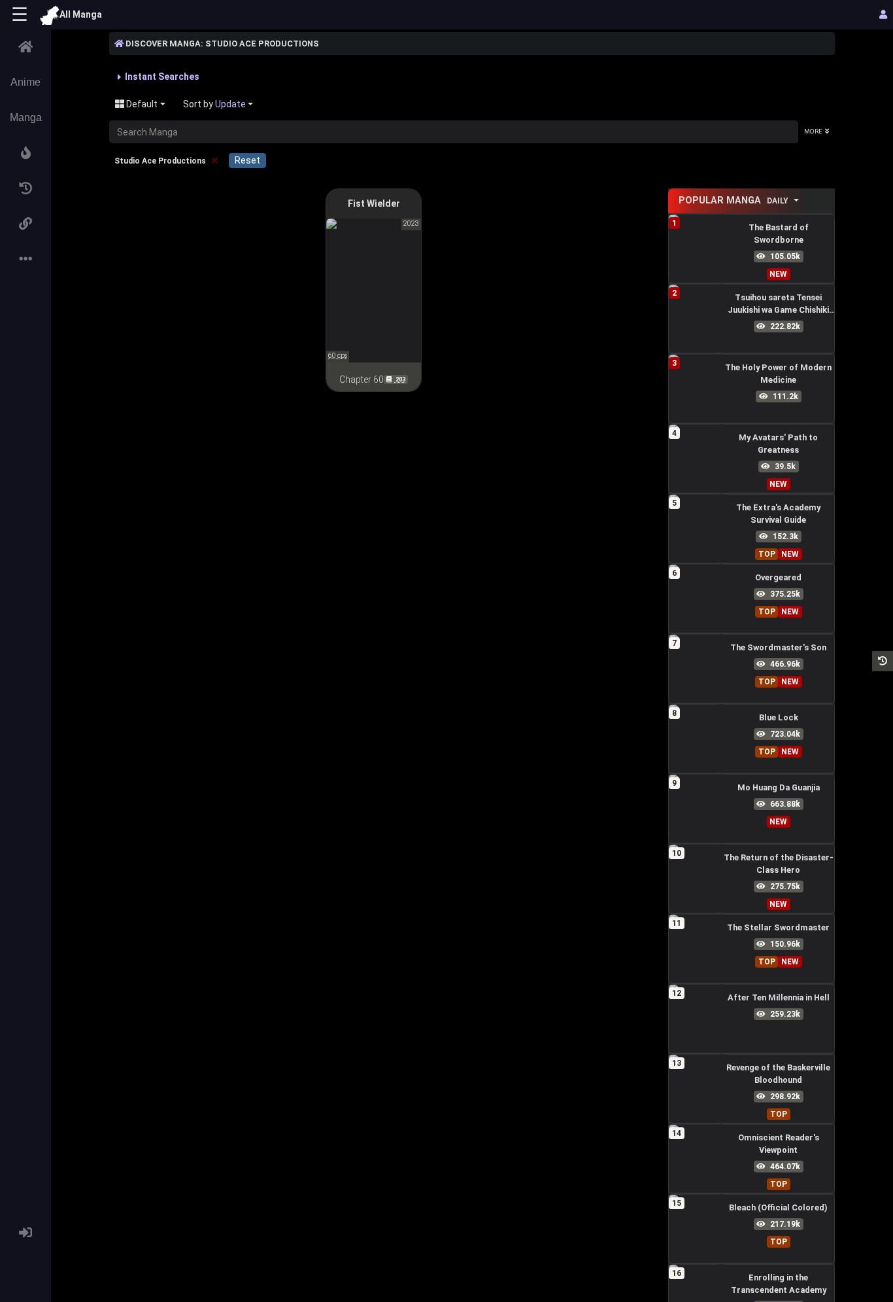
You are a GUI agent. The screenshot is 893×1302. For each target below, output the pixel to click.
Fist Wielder (374, 203)
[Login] (25, 1232)
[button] (25, 153)
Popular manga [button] (733, 200)
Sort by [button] (214, 104)
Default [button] (141, 104)
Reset (247, 160)
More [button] (813, 131)
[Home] (25, 47)
